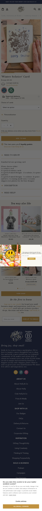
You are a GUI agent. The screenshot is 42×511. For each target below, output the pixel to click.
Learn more (12, 495)
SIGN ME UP (31, 258)
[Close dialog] (41, 245)
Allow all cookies (21, 506)
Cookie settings (21, 501)
